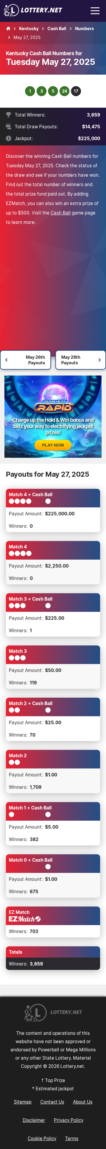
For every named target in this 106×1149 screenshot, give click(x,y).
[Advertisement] (53, 283)
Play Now (53, 445)
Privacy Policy (68, 1120)
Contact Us (52, 1102)
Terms (71, 1138)
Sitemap (23, 1102)
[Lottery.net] (33, 15)
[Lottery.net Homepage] (8, 29)
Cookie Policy (42, 1138)
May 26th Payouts (35, 359)
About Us (82, 1102)
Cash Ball (61, 213)
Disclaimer (34, 1120)
